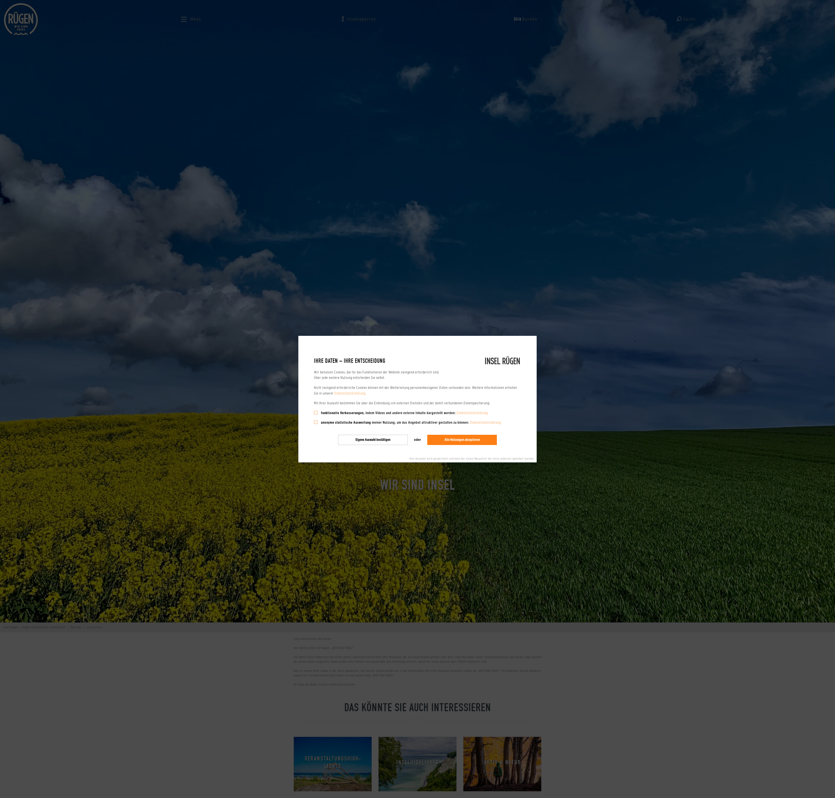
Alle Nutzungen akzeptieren (462, 440)
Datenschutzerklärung (350, 393)
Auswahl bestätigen (373, 440)
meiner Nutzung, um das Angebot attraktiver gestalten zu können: (395, 422)
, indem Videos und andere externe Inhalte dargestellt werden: (388, 413)
